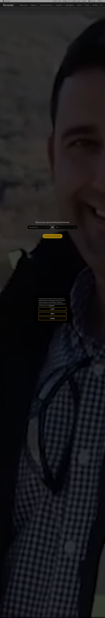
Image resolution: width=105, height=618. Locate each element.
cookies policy (51, 305)
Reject (52, 314)
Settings (52, 318)
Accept (52, 309)
